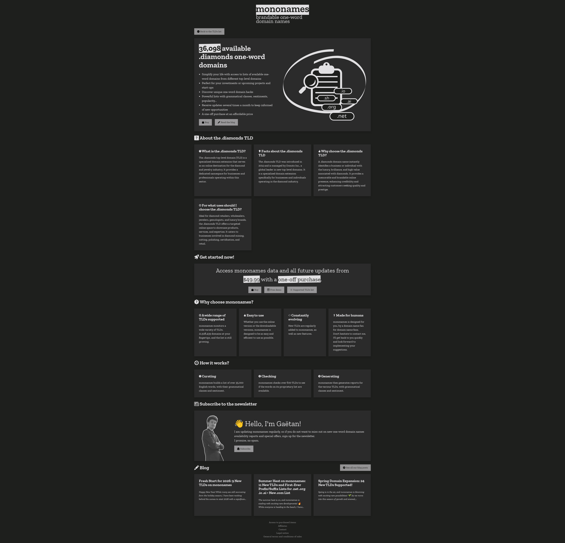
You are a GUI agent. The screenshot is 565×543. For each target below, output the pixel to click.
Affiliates (282, 525)
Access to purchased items (282, 522)
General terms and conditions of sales (282, 536)
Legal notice (282, 533)
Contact (282, 529)
